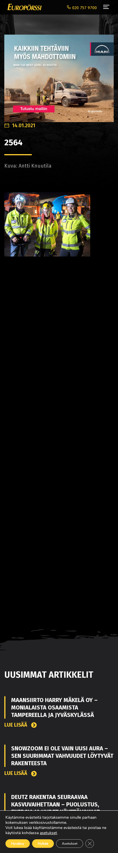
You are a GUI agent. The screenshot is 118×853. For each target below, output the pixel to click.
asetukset (48, 833)
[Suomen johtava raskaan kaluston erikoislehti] (23, 7)
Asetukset (69, 843)
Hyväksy (17, 843)
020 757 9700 (84, 7)
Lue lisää (16, 725)
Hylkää (43, 843)
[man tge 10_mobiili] (59, 75)
